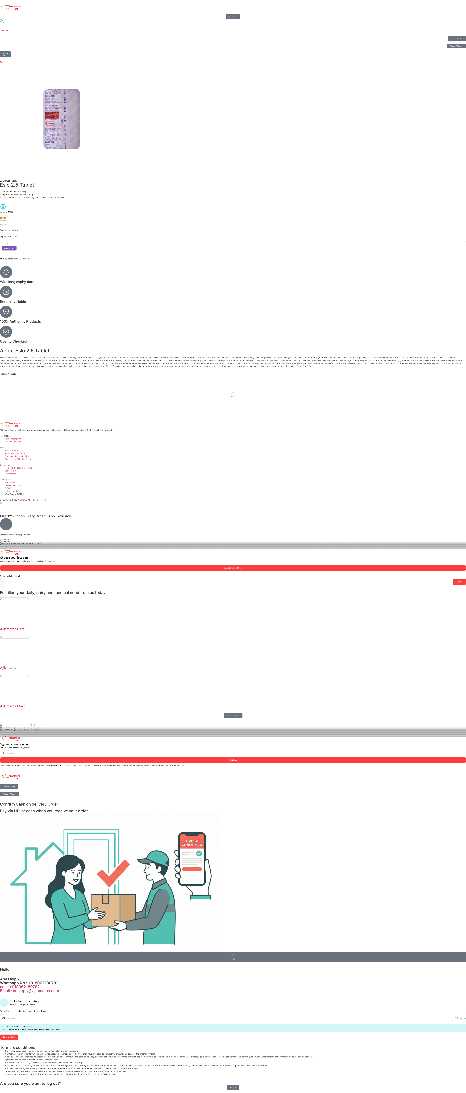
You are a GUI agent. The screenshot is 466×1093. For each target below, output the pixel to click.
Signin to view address (233, 568)
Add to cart (9, 248)
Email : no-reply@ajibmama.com (29, 990)
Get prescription (9, 1037)
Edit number (460, 1018)
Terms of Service (68, 765)
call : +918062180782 (20, 986)
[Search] (2, 21)
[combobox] (233, 25)
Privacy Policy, (82, 765)
